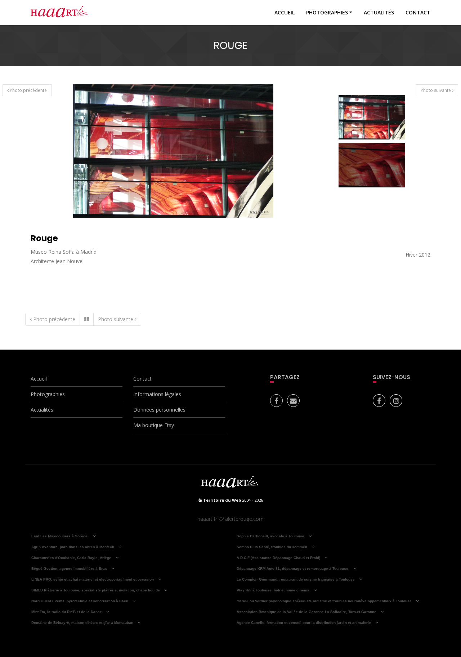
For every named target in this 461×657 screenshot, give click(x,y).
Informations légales (157, 394)
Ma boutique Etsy (153, 425)
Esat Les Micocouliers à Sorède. (60, 536)
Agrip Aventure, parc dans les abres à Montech (72, 547)
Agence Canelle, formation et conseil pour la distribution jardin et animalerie (304, 623)
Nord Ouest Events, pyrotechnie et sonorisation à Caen (79, 601)
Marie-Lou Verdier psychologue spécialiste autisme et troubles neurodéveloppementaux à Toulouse (324, 601)
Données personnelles (159, 409)
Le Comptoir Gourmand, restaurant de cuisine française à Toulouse (296, 579)
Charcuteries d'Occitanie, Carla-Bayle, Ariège (71, 558)
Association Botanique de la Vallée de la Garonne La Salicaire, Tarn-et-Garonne (306, 612)
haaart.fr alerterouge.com (230, 518)
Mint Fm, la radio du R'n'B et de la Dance (66, 612)
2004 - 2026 (232, 500)
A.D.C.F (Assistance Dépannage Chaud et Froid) (278, 558)
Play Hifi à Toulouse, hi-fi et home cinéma (273, 590)
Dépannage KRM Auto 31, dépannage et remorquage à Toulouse (293, 569)
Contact (418, 12)
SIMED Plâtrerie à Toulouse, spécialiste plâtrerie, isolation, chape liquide (95, 590)
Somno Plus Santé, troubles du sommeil (272, 547)
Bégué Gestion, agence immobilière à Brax (69, 569)
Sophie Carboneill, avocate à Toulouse (270, 536)
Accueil (284, 12)
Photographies (327, 12)
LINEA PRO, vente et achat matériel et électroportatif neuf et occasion (92, 579)
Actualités (379, 12)
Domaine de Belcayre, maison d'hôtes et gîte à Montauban (82, 623)
